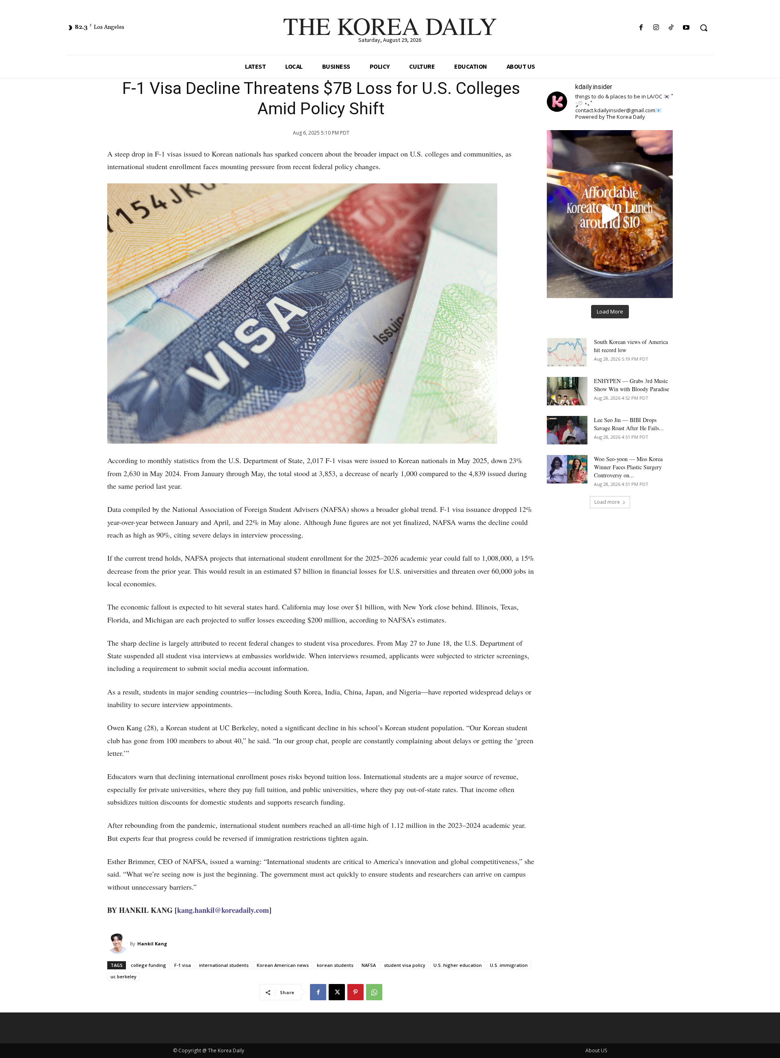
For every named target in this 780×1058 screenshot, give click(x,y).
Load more (607, 502)
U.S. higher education (457, 965)
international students (224, 965)
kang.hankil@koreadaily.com (223, 910)
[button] (703, 27)
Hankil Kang (152, 943)
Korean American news (283, 965)
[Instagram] (655, 27)
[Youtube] (686, 27)
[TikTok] (671, 27)
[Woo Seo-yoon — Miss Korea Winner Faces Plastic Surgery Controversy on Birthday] (567, 469)
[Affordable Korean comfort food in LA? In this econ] (610, 214)
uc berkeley (123, 976)
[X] (337, 992)
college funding (148, 965)
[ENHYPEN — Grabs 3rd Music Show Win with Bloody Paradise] (567, 391)
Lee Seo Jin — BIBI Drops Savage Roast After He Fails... (629, 424)
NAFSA (369, 965)
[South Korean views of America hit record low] (567, 352)
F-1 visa (182, 965)
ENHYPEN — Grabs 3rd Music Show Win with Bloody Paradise (631, 385)
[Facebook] (640, 27)
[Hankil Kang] (118, 944)
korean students (335, 965)
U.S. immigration (509, 965)
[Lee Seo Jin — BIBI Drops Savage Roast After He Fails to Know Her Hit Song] (567, 430)
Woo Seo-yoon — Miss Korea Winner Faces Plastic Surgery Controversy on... (628, 467)
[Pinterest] (355, 992)
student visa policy (404, 965)
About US (596, 1050)
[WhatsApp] (374, 992)
